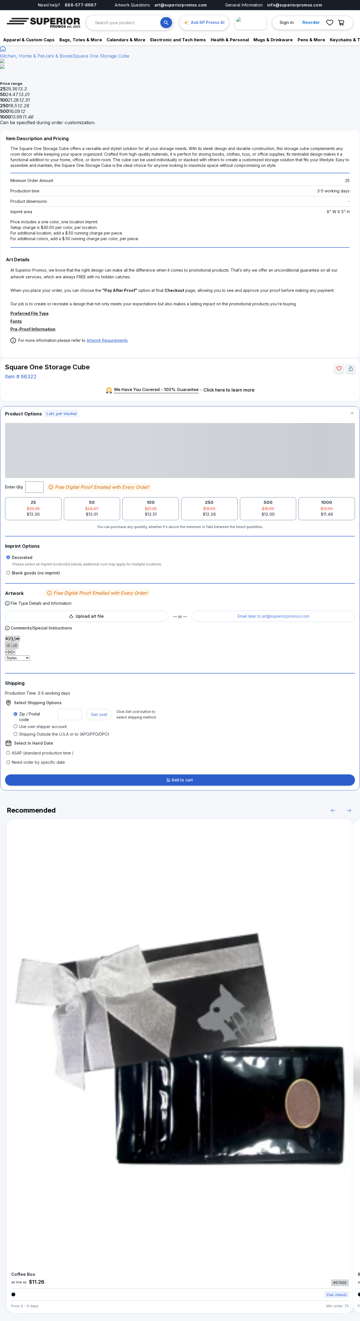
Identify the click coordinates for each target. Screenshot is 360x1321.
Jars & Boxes (58, 56)
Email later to (273, 616)
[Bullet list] (8, 645)
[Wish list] (329, 22)
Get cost (99, 714)
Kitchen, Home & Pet (22, 56)
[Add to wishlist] (339, 368)
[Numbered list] (15, 645)
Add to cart (182, 779)
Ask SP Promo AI (207, 22)
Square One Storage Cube (101, 56)
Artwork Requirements (107, 340)
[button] (180, 413)
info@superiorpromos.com (294, 5)
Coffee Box (23, 1274)
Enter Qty (14, 487)
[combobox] (127, 22)
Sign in (287, 22)
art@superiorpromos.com (180, 5)
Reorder (311, 22)
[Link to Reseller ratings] (250, 22)
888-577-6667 (80, 5)
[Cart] (342, 22)
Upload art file (90, 616)
